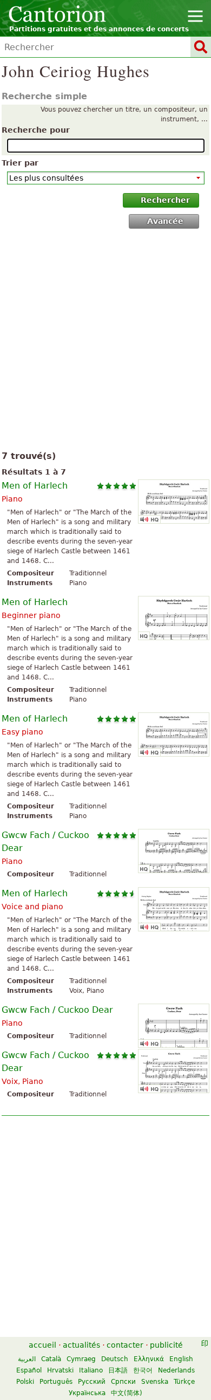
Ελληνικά (149, 1359)
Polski (25, 1381)
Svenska (154, 1381)
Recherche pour (36, 130)
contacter (125, 1345)
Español (29, 1370)
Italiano (91, 1370)
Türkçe (184, 1381)
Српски (123, 1381)
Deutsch (114, 1359)
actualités (81, 1345)
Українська (87, 1393)
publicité (166, 1345)
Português (55, 1381)
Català (51, 1359)
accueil (42, 1345)
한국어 (143, 1370)
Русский (92, 1381)
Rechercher (165, 200)
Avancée (165, 221)
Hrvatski (60, 1370)
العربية (27, 1359)
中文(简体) (126, 1393)
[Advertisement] (105, 342)
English (181, 1359)
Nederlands (176, 1370)
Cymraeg (81, 1359)
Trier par (20, 163)
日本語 (118, 1370)
